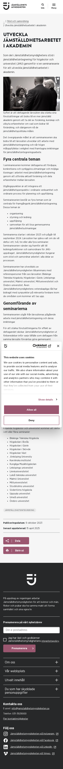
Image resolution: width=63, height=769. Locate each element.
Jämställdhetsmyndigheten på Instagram (32, 734)
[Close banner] (58, 346)
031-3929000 (19, 713)
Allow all (31, 409)
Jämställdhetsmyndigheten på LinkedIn (31, 747)
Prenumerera (19, 648)
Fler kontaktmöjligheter (15, 719)
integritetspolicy (50, 641)
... (4, 21)
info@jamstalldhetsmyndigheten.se (30, 708)
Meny (53, 8)
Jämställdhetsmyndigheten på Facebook (32, 740)
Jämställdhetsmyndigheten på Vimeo (30, 753)
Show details (45, 399)
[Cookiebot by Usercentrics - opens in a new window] (38, 346)
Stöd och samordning (18, 21)
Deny (31, 420)
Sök (42, 8)
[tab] (31, 662)
